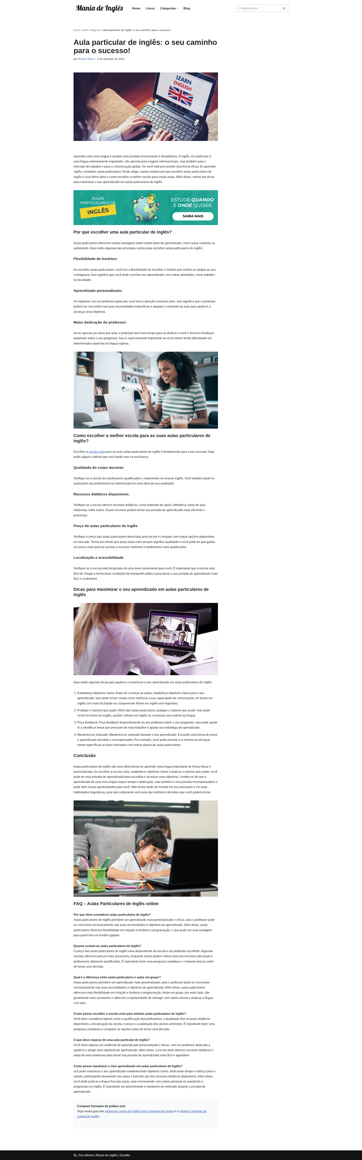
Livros (150, 8)
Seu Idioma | (87, 1155)
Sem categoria (91, 30)
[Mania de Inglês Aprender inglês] (100, 8)
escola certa (97, 451)
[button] (177, 8)
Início (77, 30)
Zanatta (125, 1155)
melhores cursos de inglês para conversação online (139, 1111)
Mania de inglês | (107, 1155)
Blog (186, 8)
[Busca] (284, 8)
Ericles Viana (86, 58)
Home (136, 8)
